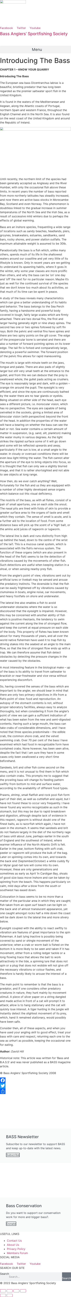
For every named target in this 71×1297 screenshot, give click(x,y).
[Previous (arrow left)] (3, 1295)
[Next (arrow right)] (10, 1295)
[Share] (35, 1091)
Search (4, 1273)
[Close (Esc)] (3, 1290)
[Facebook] (35, 1080)
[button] (35, 49)
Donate (11, 1223)
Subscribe (12, 1155)
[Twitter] (35, 1086)
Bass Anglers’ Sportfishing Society (34, 33)
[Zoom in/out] (23, 1290)
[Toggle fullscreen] (16, 1290)
